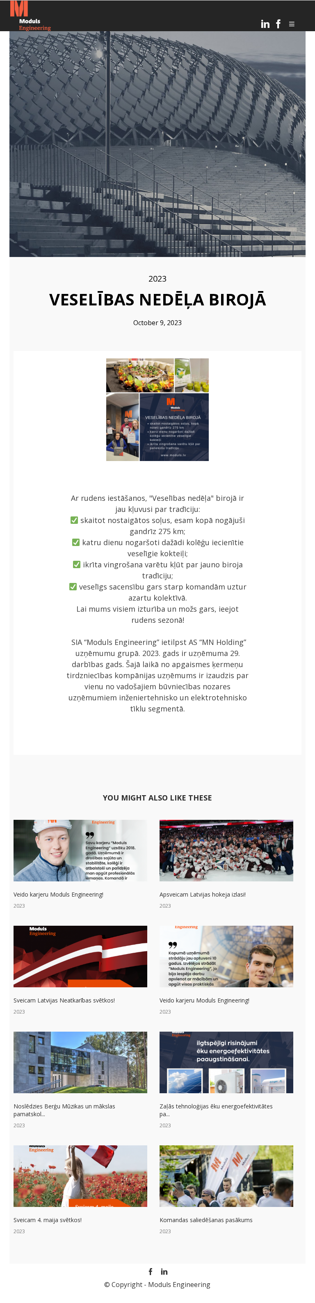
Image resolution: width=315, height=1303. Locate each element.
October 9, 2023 (157, 322)
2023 (157, 278)
